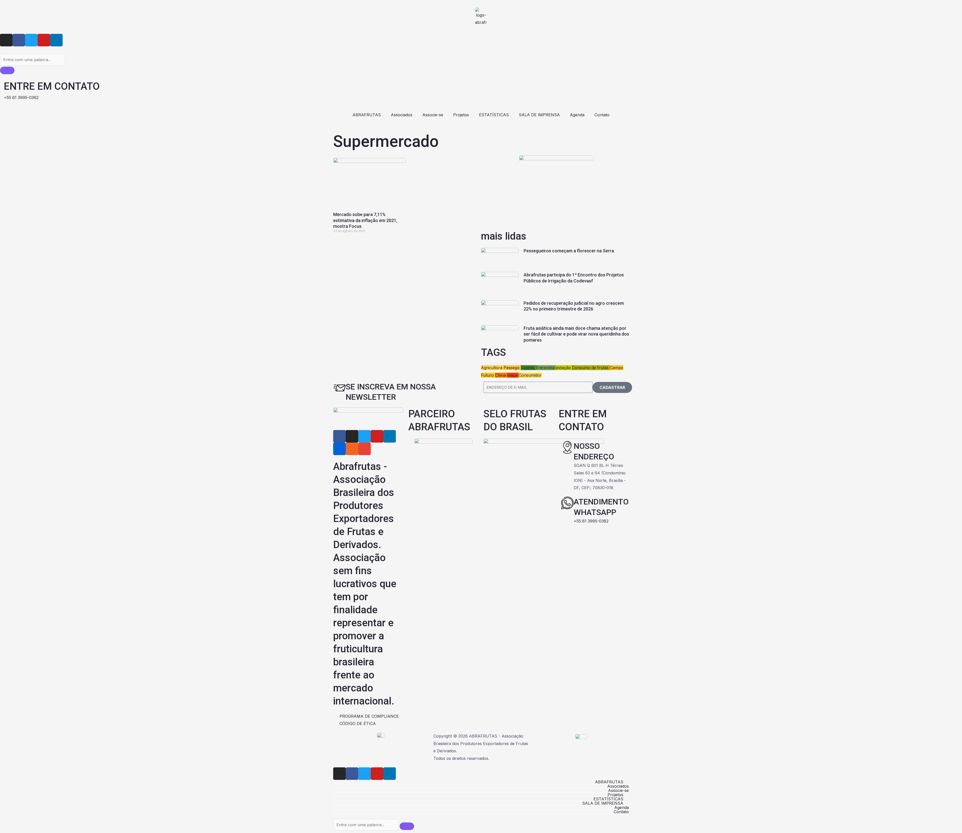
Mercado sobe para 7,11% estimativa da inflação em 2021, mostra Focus (365, 220)
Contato (602, 114)
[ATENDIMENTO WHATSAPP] (567, 503)
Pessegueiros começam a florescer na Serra (569, 250)
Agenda (577, 114)
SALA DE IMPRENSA (539, 114)
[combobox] (32, 59)
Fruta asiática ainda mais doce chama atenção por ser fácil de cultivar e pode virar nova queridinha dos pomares (576, 334)
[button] (481, 782)
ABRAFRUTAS (366, 114)
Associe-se (432, 114)
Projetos (461, 114)
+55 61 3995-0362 (591, 521)
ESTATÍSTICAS (494, 114)
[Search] (7, 70)
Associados (401, 114)
